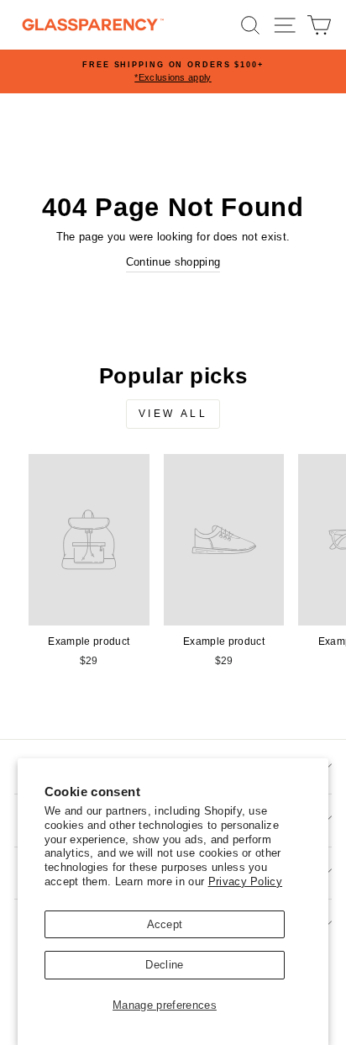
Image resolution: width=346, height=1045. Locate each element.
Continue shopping (173, 262)
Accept (165, 924)
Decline (164, 964)
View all (173, 414)
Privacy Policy (245, 881)
